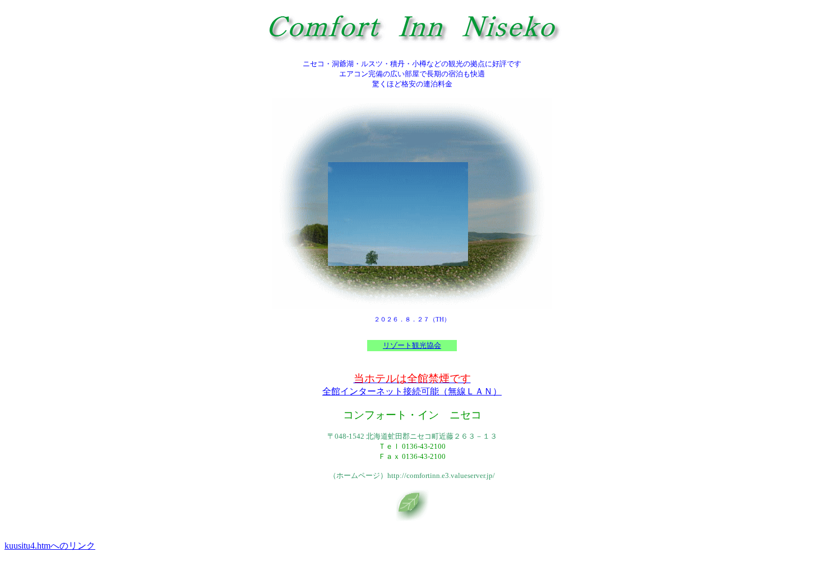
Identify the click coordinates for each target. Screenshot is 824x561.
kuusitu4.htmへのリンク (49, 545)
